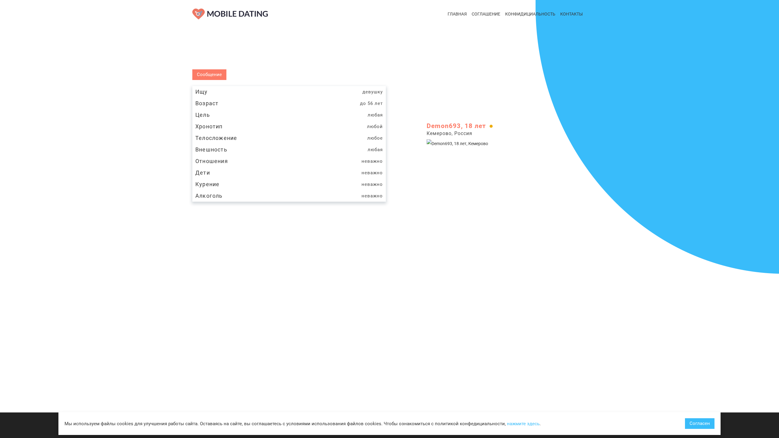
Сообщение (209, 74)
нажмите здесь (523, 423)
